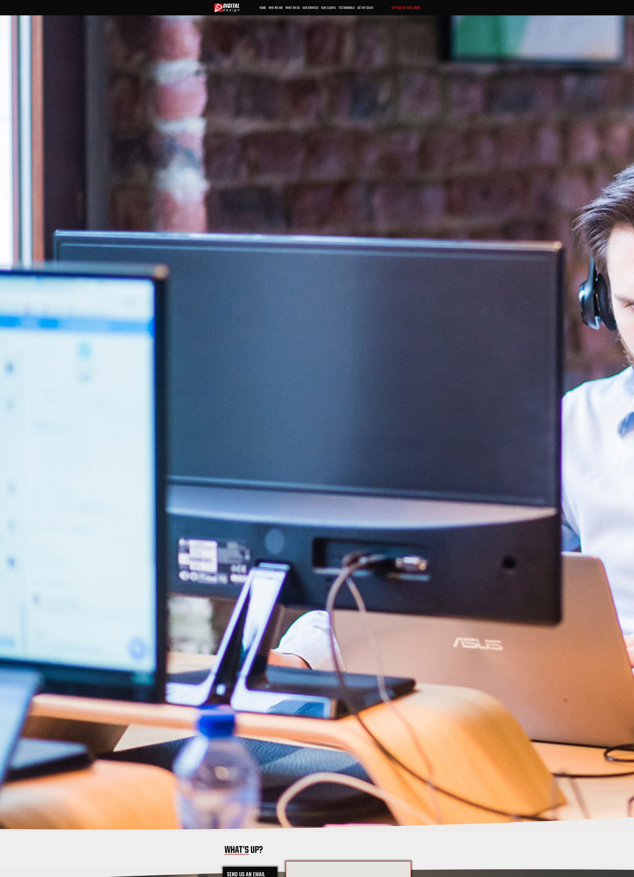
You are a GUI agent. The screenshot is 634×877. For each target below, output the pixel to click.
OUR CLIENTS (328, 7)
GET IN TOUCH (365, 7)
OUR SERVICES (310, 7)
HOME (263, 7)
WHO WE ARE (276, 7)
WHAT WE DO (292, 7)
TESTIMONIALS (346, 7)
